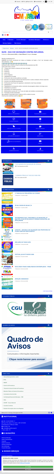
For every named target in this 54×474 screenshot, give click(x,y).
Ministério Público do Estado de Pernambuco (13, 391)
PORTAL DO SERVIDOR (40, 128)
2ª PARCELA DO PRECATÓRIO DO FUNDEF (27, 193)
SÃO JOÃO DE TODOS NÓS (23, 242)
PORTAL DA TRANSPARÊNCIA (14, 113)
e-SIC (40, 121)
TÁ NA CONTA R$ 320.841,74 (23, 205)
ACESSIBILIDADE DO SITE (14, 150)
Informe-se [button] (46, 39)
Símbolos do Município (7, 444)
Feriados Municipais (6, 447)
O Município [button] (10, 39)
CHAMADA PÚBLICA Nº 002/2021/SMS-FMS (27, 175)
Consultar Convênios (8, 405)
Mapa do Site (30, 1)
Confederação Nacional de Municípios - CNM (13, 397)
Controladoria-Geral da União (9, 394)
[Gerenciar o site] (51, 412)
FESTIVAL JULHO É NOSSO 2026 (24, 254)
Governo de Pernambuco (9, 385)
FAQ (24, 1)
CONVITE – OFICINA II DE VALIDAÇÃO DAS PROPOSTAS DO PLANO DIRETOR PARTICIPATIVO (32, 230)
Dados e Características (7, 439)
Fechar (29, 469)
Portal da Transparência (7, 455)
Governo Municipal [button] (21, 39)
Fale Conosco (17, 43)
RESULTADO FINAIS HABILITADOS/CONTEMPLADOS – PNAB (33, 266)
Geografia (4, 441)
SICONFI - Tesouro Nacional (9, 402)
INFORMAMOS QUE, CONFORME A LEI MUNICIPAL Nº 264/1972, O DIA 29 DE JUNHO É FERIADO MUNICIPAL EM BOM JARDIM (32, 219)
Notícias (12, 48)
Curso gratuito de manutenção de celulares (28, 164)
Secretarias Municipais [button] (34, 39)
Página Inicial (6, 48)
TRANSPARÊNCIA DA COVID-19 (40, 113)
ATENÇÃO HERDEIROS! (21, 279)
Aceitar (29, 466)
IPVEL (4, 379)
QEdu (4, 399)
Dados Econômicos (6, 442)
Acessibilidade (38, 1)
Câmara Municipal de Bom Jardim (11, 376)
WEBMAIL (40, 143)
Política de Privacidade (25, 463)
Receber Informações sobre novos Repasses (13, 408)
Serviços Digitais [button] (7, 43)
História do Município (6, 437)
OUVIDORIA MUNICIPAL (13, 121)
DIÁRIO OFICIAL (40, 135)
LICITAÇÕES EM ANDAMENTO (14, 135)
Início (4, 39)
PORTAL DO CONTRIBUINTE (15, 141)
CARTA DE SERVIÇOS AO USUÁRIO (14, 128)
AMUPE (5, 382)
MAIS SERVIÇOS (40, 150)
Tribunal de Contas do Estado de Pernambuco (13, 388)
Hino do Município (5, 446)
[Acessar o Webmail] (49, 412)
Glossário (18, 1)
